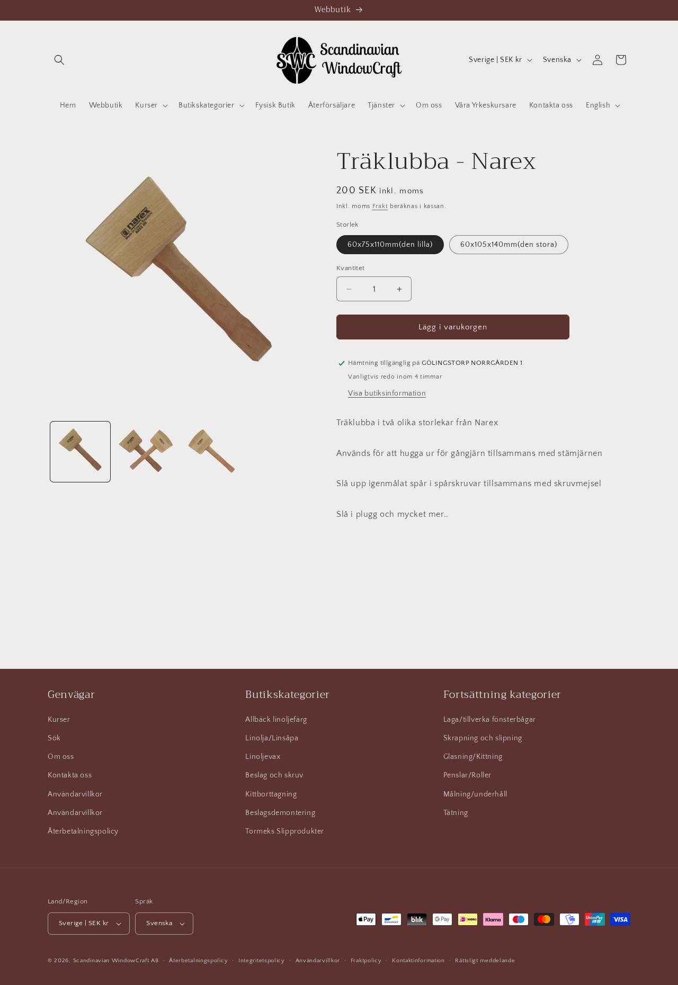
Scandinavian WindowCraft (111, 960)
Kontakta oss (70, 775)
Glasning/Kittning (473, 757)
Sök (54, 738)
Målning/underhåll (475, 794)
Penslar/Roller (467, 775)
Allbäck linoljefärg (276, 719)
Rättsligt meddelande (485, 960)
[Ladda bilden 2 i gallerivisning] (145, 451)
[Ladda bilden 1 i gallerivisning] (80, 451)
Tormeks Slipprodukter (284, 831)
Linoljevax (262, 757)
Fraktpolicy (366, 960)
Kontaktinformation (418, 960)
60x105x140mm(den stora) (508, 244)
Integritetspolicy (261, 960)
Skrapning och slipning (482, 738)
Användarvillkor (75, 794)
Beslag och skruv (274, 775)
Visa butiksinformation (387, 393)
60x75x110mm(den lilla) (390, 244)
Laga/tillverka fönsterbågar (489, 719)
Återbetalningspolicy (83, 831)
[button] (59, 59)
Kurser (59, 719)
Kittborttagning (271, 794)
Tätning (455, 813)
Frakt (380, 206)
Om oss (61, 757)
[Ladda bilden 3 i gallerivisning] (211, 451)
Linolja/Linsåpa (271, 738)
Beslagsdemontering (280, 813)
